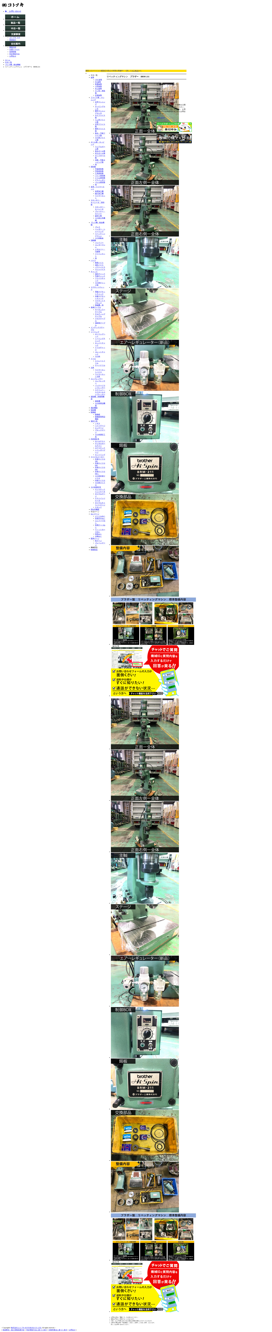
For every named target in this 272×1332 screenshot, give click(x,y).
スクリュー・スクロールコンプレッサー (100, 392)
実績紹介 (12, 40)
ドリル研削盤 (100, 178)
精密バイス (99, 263)
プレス (97, 227)
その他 (97, 356)
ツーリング (95, 332)
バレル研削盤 (100, 182)
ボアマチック (100, 448)
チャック (94, 272)
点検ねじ (98, 536)
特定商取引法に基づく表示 (36, 1330)
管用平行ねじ (100, 518)
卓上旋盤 (98, 88)
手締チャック (100, 276)
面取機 (97, 401)
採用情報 (12, 52)
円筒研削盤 (99, 171)
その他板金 (99, 238)
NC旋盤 (98, 82)
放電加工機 (99, 191)
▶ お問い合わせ (13, 11)
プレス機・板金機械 (12, 64)
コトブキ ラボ (14, 37)
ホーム (7, 60)
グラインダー (100, 180)
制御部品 (94, 550)
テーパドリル (100, 365)
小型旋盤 (98, 86)
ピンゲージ (99, 428)
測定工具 (94, 421)
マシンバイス (100, 269)
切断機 (93, 240)
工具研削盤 (99, 173)
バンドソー (99, 243)
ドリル (93, 359)
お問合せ (12, 56)
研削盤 (93, 167)
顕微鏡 (93, 412)
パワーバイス (100, 267)
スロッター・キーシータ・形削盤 (97, 202)
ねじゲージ (95, 514)
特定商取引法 (14, 54)
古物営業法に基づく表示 (57, 1330)
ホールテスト (100, 441)
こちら (135, 71)
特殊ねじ (98, 534)
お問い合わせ (161, 117)
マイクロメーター (97, 457)
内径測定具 (95, 439)
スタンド (98, 507)
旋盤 (92, 77)
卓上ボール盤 (100, 153)
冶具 (92, 368)
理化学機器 (95, 509)
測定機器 (94, 408)
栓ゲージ (98, 541)
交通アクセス (14, 49)
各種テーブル (96, 307)
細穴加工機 (99, 193)
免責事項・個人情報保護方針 (14, 1330)
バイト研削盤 (100, 176)
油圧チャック (100, 274)
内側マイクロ (100, 480)
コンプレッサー (97, 379)
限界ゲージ (95, 538)
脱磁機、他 (99, 305)
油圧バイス (99, 265)
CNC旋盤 (98, 80)
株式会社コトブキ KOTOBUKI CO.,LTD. (26, 1328)
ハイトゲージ (100, 426)
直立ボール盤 (100, 151)
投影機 (93, 410)
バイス (93, 260)
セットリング (100, 455)
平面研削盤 (99, 169)
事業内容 (12, 47)
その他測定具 (96, 487)
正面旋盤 (98, 95)
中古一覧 (8, 62)
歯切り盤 (98, 216)
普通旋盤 (98, 84)
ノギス (97, 423)
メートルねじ (100, 516)
